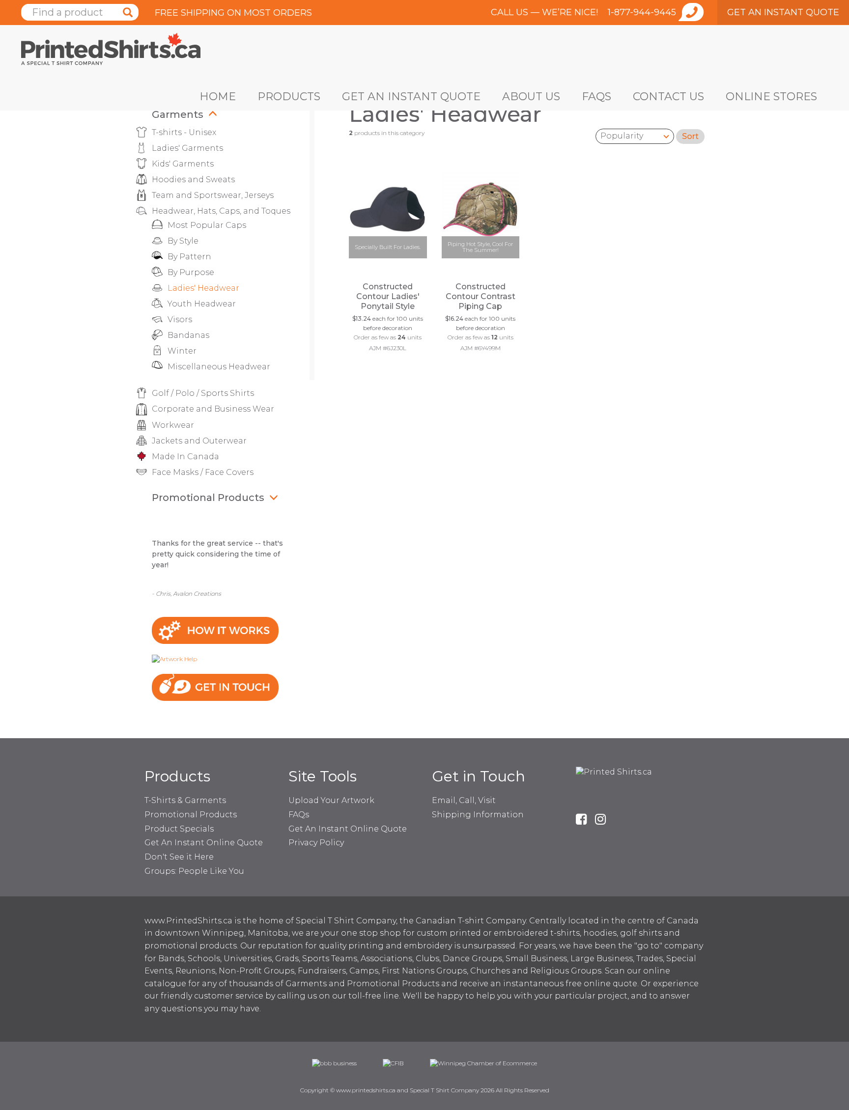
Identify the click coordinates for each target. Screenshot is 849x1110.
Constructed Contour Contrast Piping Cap (480, 296)
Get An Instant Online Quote (203, 842)
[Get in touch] (215, 687)
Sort (690, 136)
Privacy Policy (316, 842)
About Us (531, 96)
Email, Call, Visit (464, 800)
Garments (177, 114)
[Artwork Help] (174, 658)
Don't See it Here (179, 856)
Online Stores (771, 96)
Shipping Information (478, 814)
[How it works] (215, 630)
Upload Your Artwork (331, 800)
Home (217, 96)
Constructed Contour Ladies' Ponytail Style (388, 296)
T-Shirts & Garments (185, 800)
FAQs (596, 96)
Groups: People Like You (194, 871)
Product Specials (179, 828)
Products (288, 96)
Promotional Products (208, 497)
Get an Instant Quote (411, 96)
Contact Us (668, 96)
